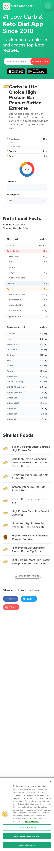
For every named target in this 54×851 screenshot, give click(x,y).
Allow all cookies (27, 845)
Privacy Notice (32, 821)
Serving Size (13, 194)
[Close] (50, 781)
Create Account (40, 61)
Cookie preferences (27, 827)
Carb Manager (18, 6)
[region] (27, 814)
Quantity (11, 181)
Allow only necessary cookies (27, 836)
